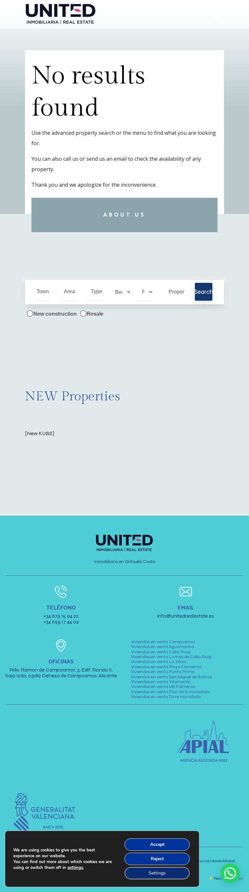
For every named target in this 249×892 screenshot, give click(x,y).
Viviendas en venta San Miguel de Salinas (171, 677)
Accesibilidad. (218, 861)
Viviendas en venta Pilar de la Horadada (170, 692)
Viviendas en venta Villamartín (161, 682)
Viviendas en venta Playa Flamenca (166, 667)
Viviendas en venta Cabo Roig (160, 652)
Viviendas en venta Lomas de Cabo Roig (171, 657)
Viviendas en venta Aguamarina (162, 646)
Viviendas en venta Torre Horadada (166, 696)
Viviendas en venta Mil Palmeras (163, 686)
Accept (157, 844)
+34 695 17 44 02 (61, 622)
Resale (94, 314)
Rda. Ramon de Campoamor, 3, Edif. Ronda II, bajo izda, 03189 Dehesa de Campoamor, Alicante (61, 673)
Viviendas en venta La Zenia (158, 661)
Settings (157, 873)
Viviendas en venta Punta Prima (163, 671)
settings (75, 868)
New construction (54, 314)
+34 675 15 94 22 (60, 616)
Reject (157, 859)
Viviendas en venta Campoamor (163, 642)
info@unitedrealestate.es (185, 616)
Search (203, 291)
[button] (230, 873)
